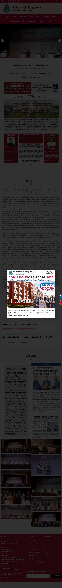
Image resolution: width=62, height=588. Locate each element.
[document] (31, 294)
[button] (53, 272)
